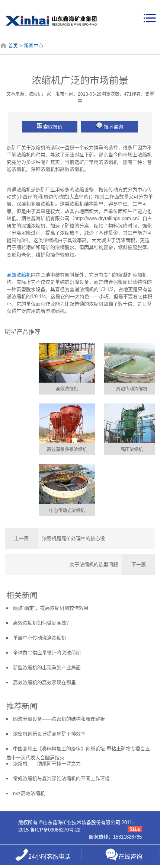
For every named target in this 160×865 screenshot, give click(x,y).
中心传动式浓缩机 (67, 510)
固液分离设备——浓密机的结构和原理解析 (59, 719)
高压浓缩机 (132, 449)
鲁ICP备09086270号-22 (55, 830)
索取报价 (53, 127)
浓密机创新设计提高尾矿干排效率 (49, 734)
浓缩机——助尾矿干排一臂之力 (47, 763)
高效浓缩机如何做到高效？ (42, 623)
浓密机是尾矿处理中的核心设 (73, 538)
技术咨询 (113, 127)
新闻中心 (33, 45)
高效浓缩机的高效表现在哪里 (44, 682)
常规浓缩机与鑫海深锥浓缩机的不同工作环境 (61, 778)
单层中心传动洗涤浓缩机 (39, 638)
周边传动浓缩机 (131, 389)
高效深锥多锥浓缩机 (67, 449)
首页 (13, 45)
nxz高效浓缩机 (29, 793)
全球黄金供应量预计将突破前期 (47, 652)
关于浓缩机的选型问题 (94, 564)
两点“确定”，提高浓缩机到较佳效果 (51, 608)
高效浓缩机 (19, 275)
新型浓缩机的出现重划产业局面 (47, 667)
